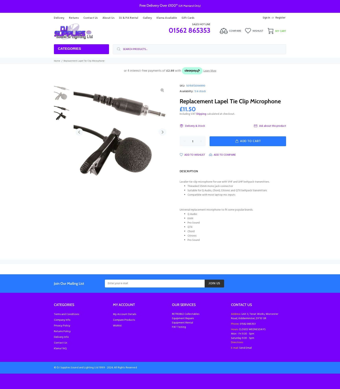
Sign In (266, 18)
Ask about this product (272, 126)
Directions (237, 342)
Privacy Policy (62, 325)
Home (57, 61)
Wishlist (117, 325)
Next (162, 132)
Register (280, 18)
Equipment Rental (182, 323)
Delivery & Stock (195, 126)
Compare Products (124, 320)
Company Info (62, 320)
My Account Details (124, 314)
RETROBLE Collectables (185, 314)
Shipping (201, 114)
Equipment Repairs (183, 318)
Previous (79, 132)
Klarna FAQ (60, 348)
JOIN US (214, 283)
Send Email (245, 348)
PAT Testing (179, 327)
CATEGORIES (69, 49)
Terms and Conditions (66, 314)
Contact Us (60, 343)
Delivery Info (61, 337)
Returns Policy (62, 331)
